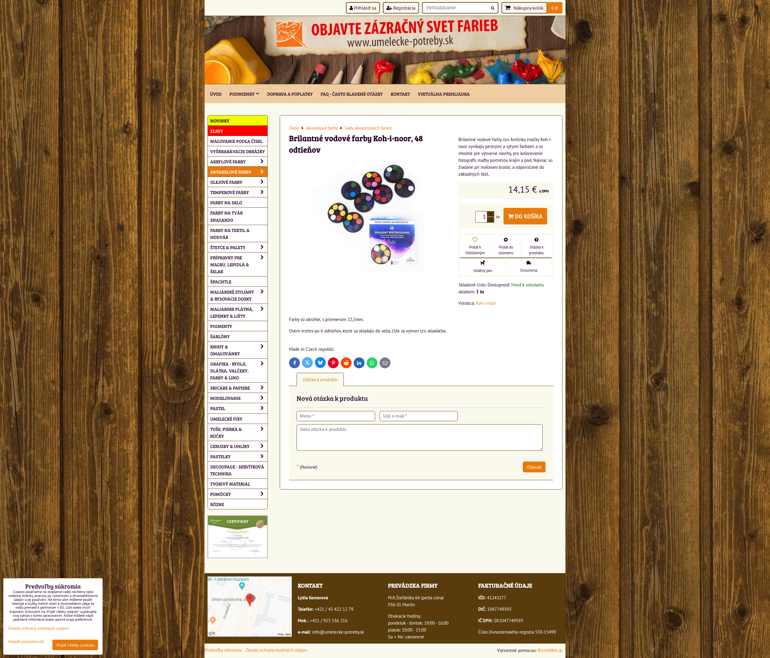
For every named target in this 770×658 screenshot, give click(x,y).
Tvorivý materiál (230, 483)
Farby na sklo (226, 202)
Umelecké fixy (226, 418)
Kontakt (400, 94)
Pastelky (220, 456)
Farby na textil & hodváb (230, 233)
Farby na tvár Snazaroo (226, 216)
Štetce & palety (227, 247)
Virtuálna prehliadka (444, 94)
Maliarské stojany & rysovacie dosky (232, 295)
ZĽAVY (216, 131)
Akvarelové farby (230, 171)
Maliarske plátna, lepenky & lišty (231, 312)
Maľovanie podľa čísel (236, 141)
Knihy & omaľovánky (225, 350)
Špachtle (220, 281)
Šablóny (220, 336)
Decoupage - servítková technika (237, 470)
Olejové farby (226, 182)
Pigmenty (221, 326)
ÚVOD (216, 94)
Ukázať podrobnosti (26, 641)
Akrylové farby (228, 161)
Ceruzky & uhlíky (230, 446)
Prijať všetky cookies (75, 645)
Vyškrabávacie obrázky (237, 151)
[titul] (385, 82)
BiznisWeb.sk (550, 650)
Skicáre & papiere (230, 388)
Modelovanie (225, 398)
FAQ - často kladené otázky (352, 94)
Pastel (217, 408)
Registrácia (403, 8)
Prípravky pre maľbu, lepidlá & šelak (229, 264)
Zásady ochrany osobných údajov (276, 650)
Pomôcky (220, 494)
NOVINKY (219, 120)
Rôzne (217, 504)
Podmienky (242, 94)
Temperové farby (229, 192)
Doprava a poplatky (290, 94)
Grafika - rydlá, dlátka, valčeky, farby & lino (229, 370)
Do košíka (528, 216)
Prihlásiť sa (364, 8)
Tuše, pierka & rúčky (226, 432)
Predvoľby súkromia (223, 650)
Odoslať (534, 467)
